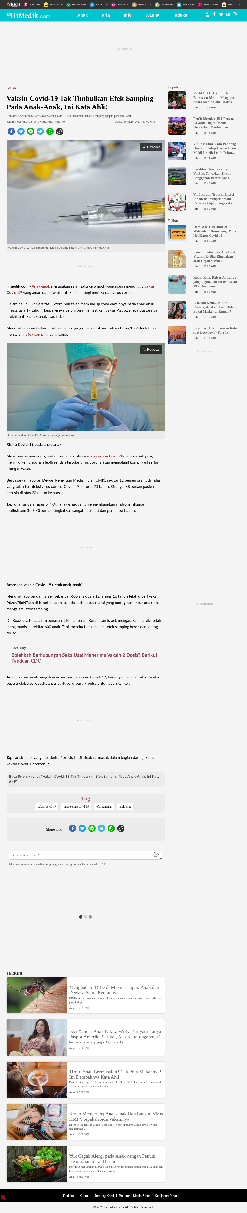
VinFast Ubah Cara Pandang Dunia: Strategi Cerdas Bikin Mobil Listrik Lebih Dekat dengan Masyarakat (214, 148)
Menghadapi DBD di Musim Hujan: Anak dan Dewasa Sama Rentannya (114, 990)
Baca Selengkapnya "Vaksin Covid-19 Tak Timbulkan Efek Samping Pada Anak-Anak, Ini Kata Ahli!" (84, 779)
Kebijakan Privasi (167, 1196)
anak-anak (125, 806)
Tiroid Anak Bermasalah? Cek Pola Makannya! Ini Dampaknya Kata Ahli (115, 1074)
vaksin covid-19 (47, 806)
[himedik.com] (28, 16)
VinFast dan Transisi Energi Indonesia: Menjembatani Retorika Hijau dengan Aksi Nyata (213, 199)
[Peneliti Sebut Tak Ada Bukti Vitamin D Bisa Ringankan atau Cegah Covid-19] (177, 266)
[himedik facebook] (214, 15)
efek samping (37, 334)
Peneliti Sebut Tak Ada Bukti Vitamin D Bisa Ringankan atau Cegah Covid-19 (214, 256)
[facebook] (11, 133)
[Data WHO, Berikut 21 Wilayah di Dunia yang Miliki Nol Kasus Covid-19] (177, 240)
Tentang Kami (104, 1196)
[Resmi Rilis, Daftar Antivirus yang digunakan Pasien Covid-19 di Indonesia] (177, 291)
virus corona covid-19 (76, 806)
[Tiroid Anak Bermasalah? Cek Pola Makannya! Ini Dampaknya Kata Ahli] (37, 1095)
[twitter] (21, 133)
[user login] (207, 16)
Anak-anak (41, 286)
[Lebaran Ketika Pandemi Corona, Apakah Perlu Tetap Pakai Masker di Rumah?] (177, 316)
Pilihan (173, 221)
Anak (82, 15)
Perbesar (153, 147)
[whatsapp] (50, 133)
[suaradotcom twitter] (221, 15)
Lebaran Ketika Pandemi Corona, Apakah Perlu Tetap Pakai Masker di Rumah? (214, 307)
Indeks (180, 15)
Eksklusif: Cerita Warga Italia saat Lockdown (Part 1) (215, 330)
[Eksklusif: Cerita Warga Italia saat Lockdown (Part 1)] (177, 342)
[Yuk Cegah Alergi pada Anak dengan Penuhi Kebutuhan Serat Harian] (37, 1180)
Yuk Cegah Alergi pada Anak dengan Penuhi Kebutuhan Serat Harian (112, 1158)
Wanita (152, 15)
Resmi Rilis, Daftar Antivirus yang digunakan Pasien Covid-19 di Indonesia (215, 282)
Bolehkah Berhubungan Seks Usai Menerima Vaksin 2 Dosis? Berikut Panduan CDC (84, 658)
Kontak (84, 1196)
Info (128, 15)
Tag (85, 798)
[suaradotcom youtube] (228, 15)
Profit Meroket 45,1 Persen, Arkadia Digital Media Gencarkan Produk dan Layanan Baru (213, 123)
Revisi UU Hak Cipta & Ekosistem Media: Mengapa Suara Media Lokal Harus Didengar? (213, 98)
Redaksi (69, 1196)
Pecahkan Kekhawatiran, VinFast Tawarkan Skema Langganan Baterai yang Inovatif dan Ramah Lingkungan (212, 174)
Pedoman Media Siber (134, 1196)
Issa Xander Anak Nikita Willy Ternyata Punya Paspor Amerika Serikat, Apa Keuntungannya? (115, 1034)
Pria (106, 15)
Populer (174, 87)
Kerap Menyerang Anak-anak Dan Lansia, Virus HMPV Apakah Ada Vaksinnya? (116, 1116)
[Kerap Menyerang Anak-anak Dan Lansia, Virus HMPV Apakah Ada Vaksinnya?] (37, 1137)
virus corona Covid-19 (105, 456)
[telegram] (40, 133)
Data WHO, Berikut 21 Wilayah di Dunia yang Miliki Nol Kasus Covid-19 (215, 231)
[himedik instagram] (235, 15)
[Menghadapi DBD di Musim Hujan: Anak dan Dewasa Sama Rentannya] (37, 1011)
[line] (30, 133)
